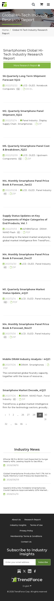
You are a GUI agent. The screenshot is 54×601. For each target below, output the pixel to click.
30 (45, 415)
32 (6, 424)
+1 (5, 193)
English (26, 586)
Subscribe (43, 562)
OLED (32, 85)
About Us (16, 519)
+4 (18, 89)
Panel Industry (30, 120)
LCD (25, 85)
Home (5, 30)
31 (45, 419)
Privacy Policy (26, 531)
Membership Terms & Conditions (26, 536)
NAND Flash (9, 232)
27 (28, 415)
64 (16, 424)
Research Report (32, 519)
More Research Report (26, 65)
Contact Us (26, 542)
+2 (20, 159)
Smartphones (25, 124)
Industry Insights (18, 525)
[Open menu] (48, 5)
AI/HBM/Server (30, 229)
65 (21, 424)
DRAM (43, 229)
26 (22, 415)
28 (34, 415)
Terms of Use (36, 525)
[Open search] (33, 4)
